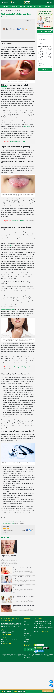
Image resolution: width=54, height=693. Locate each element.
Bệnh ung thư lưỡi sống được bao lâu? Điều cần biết (8, 556)
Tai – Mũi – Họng (42, 55)
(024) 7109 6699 (7, 634)
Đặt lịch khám (48, 691)
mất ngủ (11, 245)
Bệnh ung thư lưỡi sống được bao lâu (23, 367)
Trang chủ (5, 6)
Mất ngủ (49, 56)
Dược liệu (22, 6)
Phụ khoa (41, 58)
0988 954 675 (45, 631)
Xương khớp (49, 53)
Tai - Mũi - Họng (11, 10)
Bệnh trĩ (49, 49)
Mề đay (41, 51)
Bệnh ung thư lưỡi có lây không (17, 141)
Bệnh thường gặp (14, 6)
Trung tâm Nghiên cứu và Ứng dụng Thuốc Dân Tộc (27, 2)
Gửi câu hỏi (45, 69)
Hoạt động (47, 6)
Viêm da (50, 48)
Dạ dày (41, 53)
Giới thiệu (26, 622)
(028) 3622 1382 (7, 643)
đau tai (24, 126)
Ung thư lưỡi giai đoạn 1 (18, 220)
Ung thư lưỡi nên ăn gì (8, 523)
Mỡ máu (42, 61)
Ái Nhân (7, 29)
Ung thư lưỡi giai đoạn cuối (7, 309)
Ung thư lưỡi (17, 10)
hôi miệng (29, 126)
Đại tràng (50, 57)
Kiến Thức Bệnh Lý (38, 6)
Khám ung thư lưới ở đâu (9, 521)
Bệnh (7, 10)
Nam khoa (41, 49)
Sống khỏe (29, 6)
